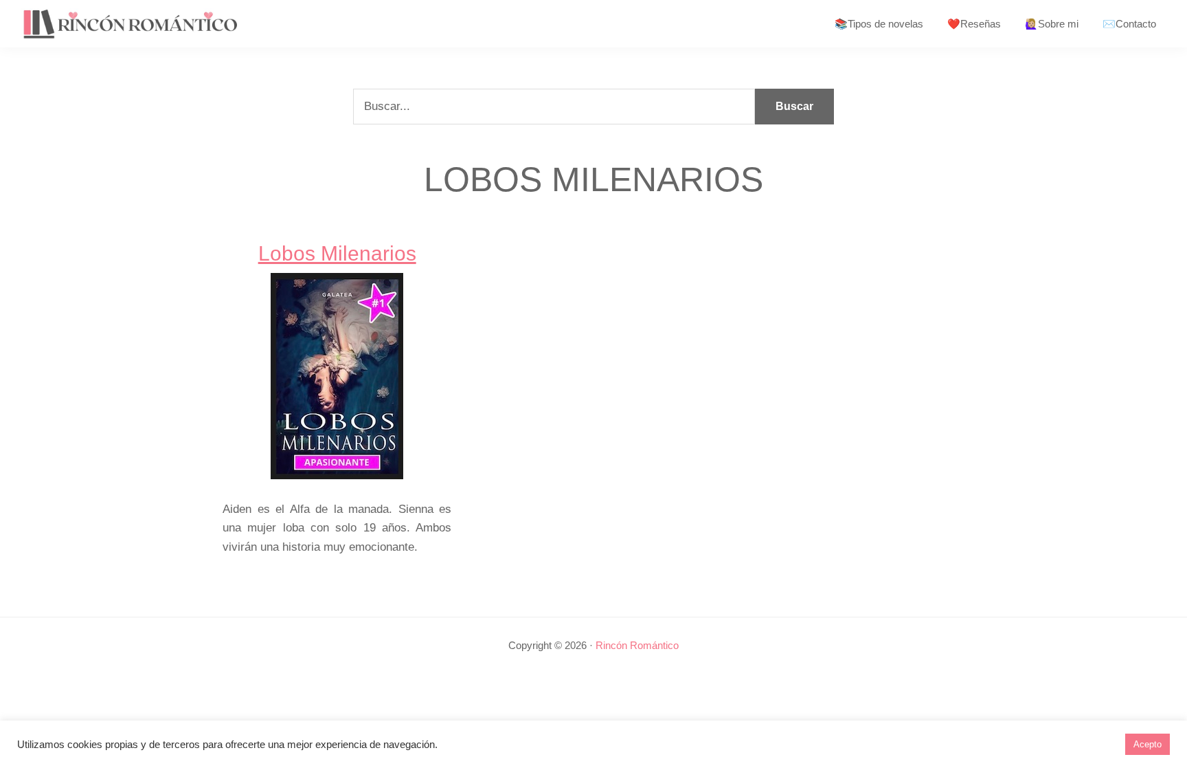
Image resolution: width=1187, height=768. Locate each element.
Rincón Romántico (637, 645)
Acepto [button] (1147, 744)
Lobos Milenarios (337, 253)
